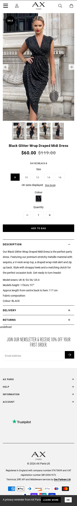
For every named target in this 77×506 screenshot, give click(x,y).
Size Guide (50, 185)
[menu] (5, 6)
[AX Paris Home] (38, 6)
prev (5, 67)
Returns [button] (9, 320)
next (71, 67)
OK (68, 499)
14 (48, 177)
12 (37, 177)
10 (26, 177)
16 (59, 177)
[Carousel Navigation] (38, 67)
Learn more (51, 499)
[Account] (16, 5)
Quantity (38, 207)
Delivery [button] (9, 310)
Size (38, 169)
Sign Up (69, 355)
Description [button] (12, 244)
